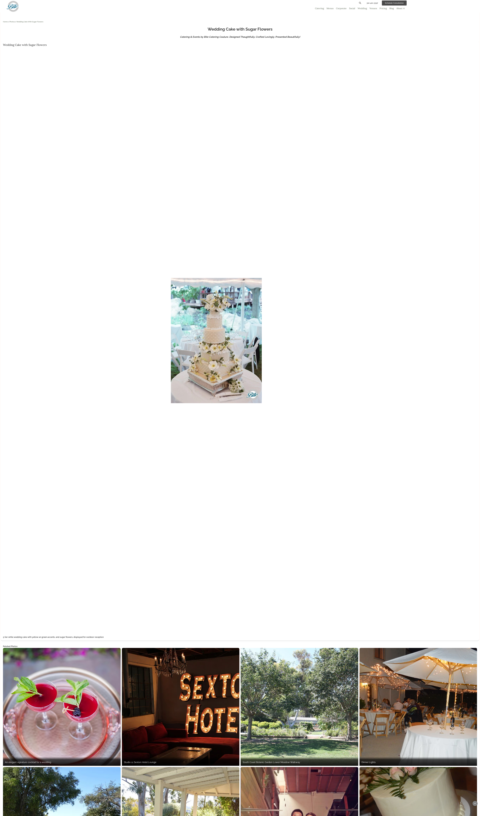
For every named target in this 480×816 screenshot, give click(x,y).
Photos (12, 22)
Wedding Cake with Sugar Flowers (29, 22)
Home (5, 22)
